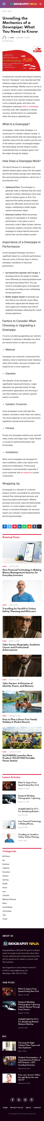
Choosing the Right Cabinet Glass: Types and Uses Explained (29, 1045)
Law (4, 891)
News (10, 11)
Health (4, 884)
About (28, 1108)
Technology (6, 911)
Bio (3, 860)
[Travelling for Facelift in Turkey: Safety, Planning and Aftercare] (22, 591)
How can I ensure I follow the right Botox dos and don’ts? (29, 1077)
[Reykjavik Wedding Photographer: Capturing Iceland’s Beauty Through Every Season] (9, 799)
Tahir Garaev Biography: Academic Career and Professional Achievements (21, 647)
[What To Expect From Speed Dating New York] (9, 786)
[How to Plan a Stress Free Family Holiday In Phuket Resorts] (22, 702)
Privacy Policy (16, 1108)
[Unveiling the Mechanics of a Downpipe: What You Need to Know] (22, 58)
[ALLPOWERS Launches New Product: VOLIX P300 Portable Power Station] (22, 738)
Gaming (5, 880)
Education (6, 872)
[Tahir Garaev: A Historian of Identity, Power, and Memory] (22, 666)
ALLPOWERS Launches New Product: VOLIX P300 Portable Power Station (18, 758)
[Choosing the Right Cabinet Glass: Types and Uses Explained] (9, 1046)
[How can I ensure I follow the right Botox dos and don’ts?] (9, 1078)
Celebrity (5, 868)
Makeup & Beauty (9, 899)
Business (5, 864)
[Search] (40, 4)
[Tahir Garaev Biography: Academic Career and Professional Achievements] (22, 627)
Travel (4, 919)
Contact (37, 1108)
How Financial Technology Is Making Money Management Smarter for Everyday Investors (21, 573)
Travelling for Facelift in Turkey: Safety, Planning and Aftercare (28, 837)
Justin (12, 37)
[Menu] (4, 4)
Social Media (7, 907)
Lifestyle (5, 895)
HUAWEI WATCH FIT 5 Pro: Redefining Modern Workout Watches (28, 811)
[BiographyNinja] (23, 4)
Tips (4, 915)
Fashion (5, 876)
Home (4, 11)
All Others (6, 856)
